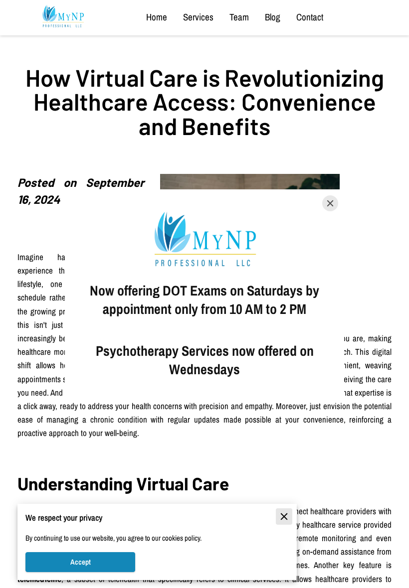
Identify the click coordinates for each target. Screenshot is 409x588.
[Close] (330, 203)
